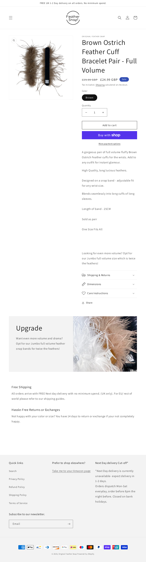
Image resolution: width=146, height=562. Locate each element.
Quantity (86, 105)
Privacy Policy (16, 479)
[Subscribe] (69, 524)
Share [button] (89, 302)
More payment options (110, 143)
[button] (11, 18)
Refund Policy (17, 487)
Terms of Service (18, 503)
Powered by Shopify (85, 554)
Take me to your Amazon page (71, 471)
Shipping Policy (18, 495)
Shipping (100, 84)
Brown (89, 97)
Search (13, 471)
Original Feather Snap (68, 554)
